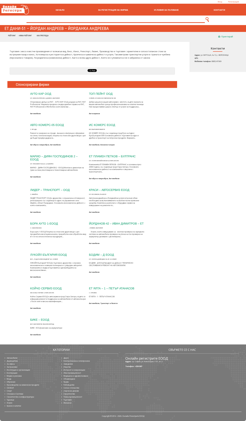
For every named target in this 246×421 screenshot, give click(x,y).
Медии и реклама (14, 376)
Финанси (67, 403)
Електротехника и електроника (76, 361)
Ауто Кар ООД (40, 93)
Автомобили (35, 113)
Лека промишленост (72, 373)
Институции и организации (18, 370)
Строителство (69, 394)
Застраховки (12, 367)
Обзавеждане (69, 379)
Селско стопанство (71, 388)
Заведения (68, 364)
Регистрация (233, 2)
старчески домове (71, 391)
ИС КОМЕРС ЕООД (102, 125)
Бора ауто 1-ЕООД (44, 223)
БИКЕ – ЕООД (39, 319)
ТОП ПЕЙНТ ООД (101, 93)
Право (66, 382)
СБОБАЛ (10, 388)
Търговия (67, 400)
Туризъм (10, 400)
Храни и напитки (14, 406)
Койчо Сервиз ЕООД (46, 288)
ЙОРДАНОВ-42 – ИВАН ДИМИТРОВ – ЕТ (116, 223)
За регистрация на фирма (113, 10)
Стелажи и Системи (15, 394)
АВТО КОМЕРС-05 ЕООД (47, 125)
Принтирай (227, 36)
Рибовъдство (68, 385)
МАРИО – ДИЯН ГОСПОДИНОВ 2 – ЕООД (54, 158)
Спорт (9, 391)
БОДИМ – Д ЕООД (101, 254)
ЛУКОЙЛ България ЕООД (48, 254)
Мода (9, 379)
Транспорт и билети (109, 303)
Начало (60, 10)
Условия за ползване (166, 10)
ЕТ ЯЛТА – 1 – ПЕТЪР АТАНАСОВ (111, 288)
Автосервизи (94, 113)
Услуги (9, 403)
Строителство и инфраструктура (20, 397)
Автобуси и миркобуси (39, 145)
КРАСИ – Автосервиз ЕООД (109, 189)
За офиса (11, 364)
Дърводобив (12, 361)
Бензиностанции (107, 145)
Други (66, 358)
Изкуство (67, 367)
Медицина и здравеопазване (75, 376)
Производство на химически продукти (23, 385)
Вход (220, 2)
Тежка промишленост (72, 397)
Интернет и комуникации (74, 370)
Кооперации (12, 373)
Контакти (219, 10)
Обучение (11, 382)
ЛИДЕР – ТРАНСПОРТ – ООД (50, 189)
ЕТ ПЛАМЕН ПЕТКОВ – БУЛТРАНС (112, 156)
